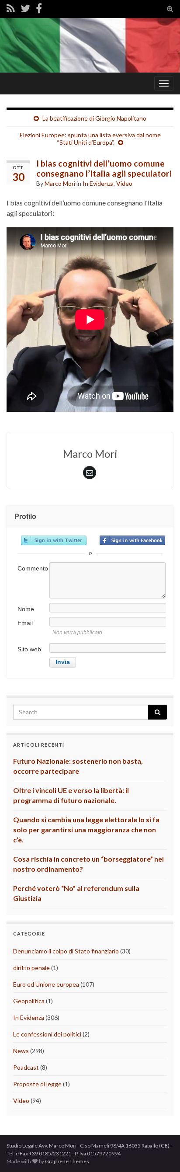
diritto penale (31, 967)
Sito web (29, 649)
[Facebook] (39, 8)
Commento (32, 568)
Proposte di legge (37, 1084)
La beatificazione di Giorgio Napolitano (94, 118)
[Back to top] (160, 1152)
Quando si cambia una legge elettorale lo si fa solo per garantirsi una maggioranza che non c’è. (86, 829)
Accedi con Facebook (132, 540)
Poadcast (26, 1067)
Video (124, 183)
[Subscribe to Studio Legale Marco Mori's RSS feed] (11, 8)
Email (25, 622)
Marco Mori (60, 183)
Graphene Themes (67, 1161)
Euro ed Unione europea (46, 984)
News (21, 1050)
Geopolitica (29, 1001)
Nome (25, 608)
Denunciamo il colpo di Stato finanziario (66, 951)
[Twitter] (25, 8)
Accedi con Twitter (54, 540)
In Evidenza (98, 183)
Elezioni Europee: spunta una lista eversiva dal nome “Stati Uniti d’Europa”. (90, 138)
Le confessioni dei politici (47, 1034)
